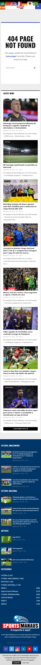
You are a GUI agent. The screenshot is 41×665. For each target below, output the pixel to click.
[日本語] (30, 3)
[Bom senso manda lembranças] (6, 562)
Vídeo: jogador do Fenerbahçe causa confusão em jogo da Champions (17, 333)
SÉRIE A (4, 588)
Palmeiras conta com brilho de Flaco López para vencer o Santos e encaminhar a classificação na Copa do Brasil (20, 413)
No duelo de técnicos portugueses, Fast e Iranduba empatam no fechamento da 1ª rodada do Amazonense (25, 455)
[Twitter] (11, 649)
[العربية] (2, 3)
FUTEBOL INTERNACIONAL (10, 594)
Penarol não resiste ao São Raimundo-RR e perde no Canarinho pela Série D (26, 509)
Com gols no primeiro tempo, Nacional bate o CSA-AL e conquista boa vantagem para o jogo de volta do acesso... (20, 250)
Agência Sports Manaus (9, 591)
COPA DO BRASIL (9, 269)
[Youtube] (29, 649)
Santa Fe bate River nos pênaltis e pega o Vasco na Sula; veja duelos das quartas (20, 372)
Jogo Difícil (16, 537)
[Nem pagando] (6, 551)
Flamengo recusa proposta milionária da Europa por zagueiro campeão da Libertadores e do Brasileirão (19, 126)
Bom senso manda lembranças (23, 559)
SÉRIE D (4, 601)
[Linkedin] (23, 649)
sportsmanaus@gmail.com (24, 643)
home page (11, 56)
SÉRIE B (4, 604)
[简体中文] (8, 3)
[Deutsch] (24, 3)
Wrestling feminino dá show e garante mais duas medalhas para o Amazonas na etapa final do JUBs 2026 (19, 206)
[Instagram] (17, 649)
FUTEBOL (7, 225)
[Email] (35, 649)
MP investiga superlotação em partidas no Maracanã (20, 166)
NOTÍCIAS (7, 100)
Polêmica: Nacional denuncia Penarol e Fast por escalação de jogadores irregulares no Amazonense (26, 469)
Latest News (8, 93)
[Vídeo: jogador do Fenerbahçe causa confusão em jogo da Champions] (20, 318)
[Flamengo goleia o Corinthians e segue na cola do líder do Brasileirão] (6, 499)
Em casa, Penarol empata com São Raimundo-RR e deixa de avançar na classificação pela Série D (25, 522)
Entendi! (16, 663)
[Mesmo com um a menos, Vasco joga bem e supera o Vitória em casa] (20, 279)
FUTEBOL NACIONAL (8, 585)
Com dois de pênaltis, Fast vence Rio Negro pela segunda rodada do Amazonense (25, 482)
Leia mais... (26, 662)
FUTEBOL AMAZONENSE (9, 578)
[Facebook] (5, 649)
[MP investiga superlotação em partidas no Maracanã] (20, 151)
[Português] (35, 3)
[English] (13, 3)
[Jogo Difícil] (6, 539)
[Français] (19, 3)
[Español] (2, 7)
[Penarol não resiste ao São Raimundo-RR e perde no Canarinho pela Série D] (6, 511)
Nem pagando (18, 548)
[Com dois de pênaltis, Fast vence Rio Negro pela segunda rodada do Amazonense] (6, 482)
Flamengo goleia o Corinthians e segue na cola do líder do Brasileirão (25, 498)
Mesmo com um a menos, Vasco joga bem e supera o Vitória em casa (20, 293)
